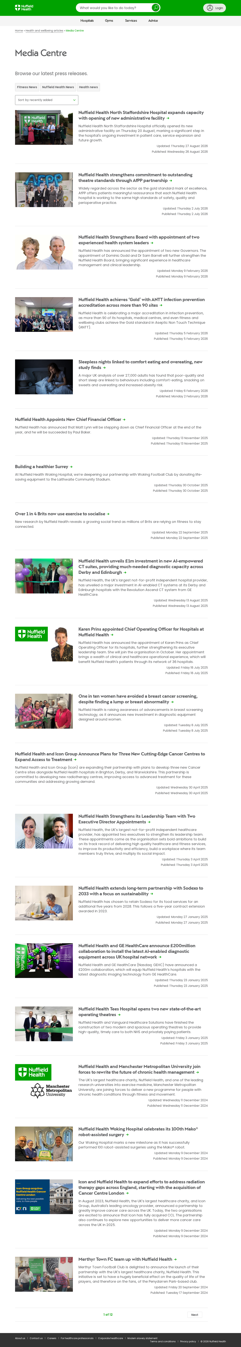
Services (131, 20)
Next (194, 1315)
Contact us (36, 1338)
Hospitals (87, 20)
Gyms (109, 20)
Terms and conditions (163, 1341)
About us (20, 1338)
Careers (51, 1338)
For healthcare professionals (77, 1338)
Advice (153, 20)
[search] (118, 7)
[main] (120, 679)
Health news (88, 87)
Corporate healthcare (110, 1338)
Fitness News (27, 87)
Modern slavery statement (142, 1338)
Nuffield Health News (58, 87)
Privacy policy (188, 1341)
